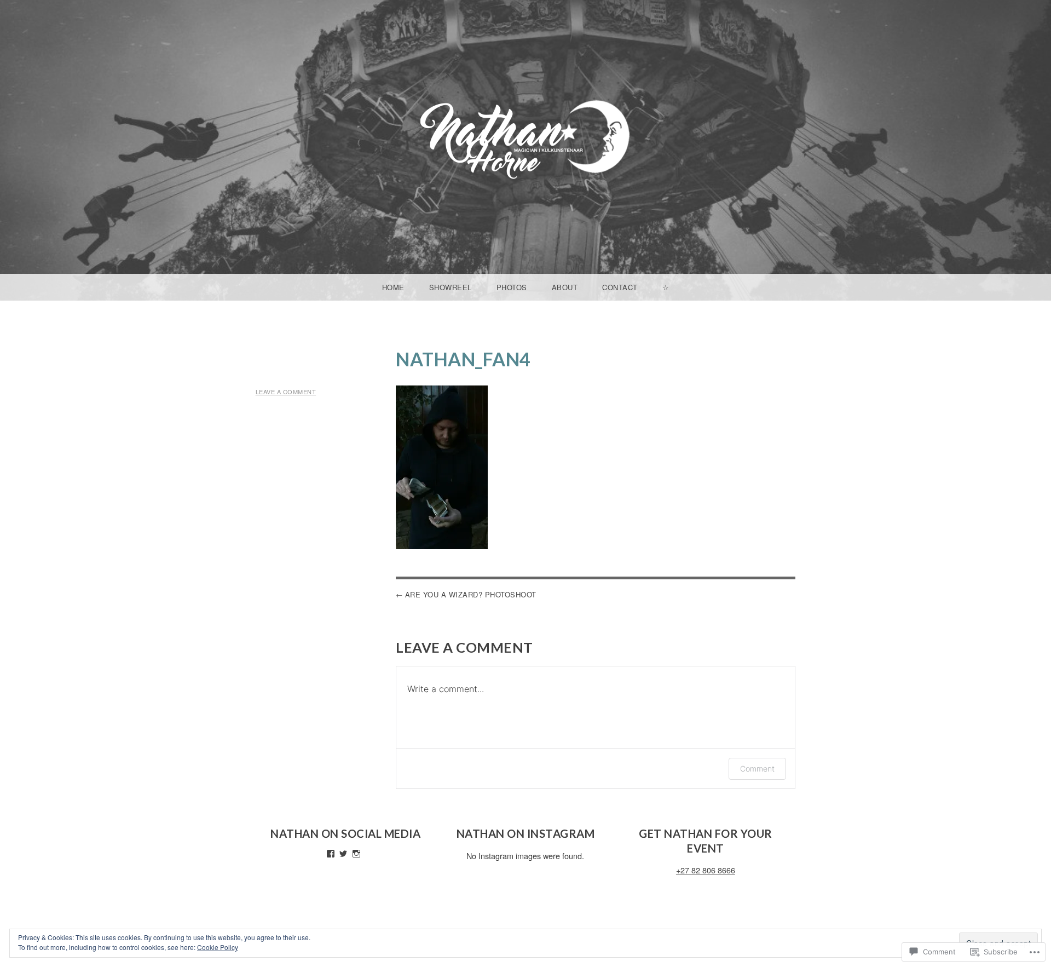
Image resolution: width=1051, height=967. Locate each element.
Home (393, 287)
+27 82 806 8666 (705, 870)
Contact (620, 287)
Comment (757, 768)
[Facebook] (330, 853)
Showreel (450, 287)
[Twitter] (343, 853)
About (565, 287)
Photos (511, 287)
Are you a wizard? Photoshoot (470, 594)
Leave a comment (286, 391)
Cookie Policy (217, 947)
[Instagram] (356, 853)
